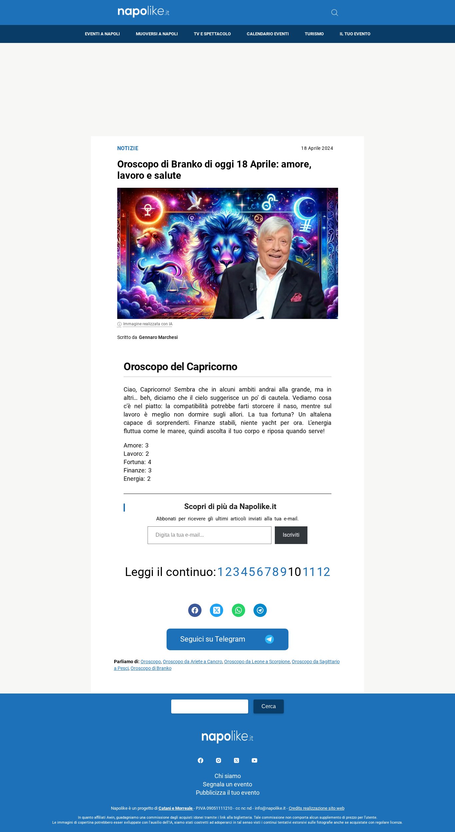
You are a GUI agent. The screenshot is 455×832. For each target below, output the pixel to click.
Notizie (128, 148)
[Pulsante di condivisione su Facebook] (195, 610)
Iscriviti (291, 535)
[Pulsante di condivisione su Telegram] (260, 610)
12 (323, 572)
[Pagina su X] (237, 761)
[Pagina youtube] (254, 761)
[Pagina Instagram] (219, 761)
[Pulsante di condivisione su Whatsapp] (238, 610)
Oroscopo (151, 662)
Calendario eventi (268, 33)
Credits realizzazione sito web (316, 808)
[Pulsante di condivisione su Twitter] (216, 610)
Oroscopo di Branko (151, 668)
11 (309, 572)
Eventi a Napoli (102, 33)
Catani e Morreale (176, 808)
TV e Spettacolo (212, 33)
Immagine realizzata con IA (148, 324)
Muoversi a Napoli (157, 33)
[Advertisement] (227, 89)
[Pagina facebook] (201, 761)
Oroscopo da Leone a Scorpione (257, 662)
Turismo (314, 33)
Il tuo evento (355, 33)
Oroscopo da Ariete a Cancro (192, 662)
